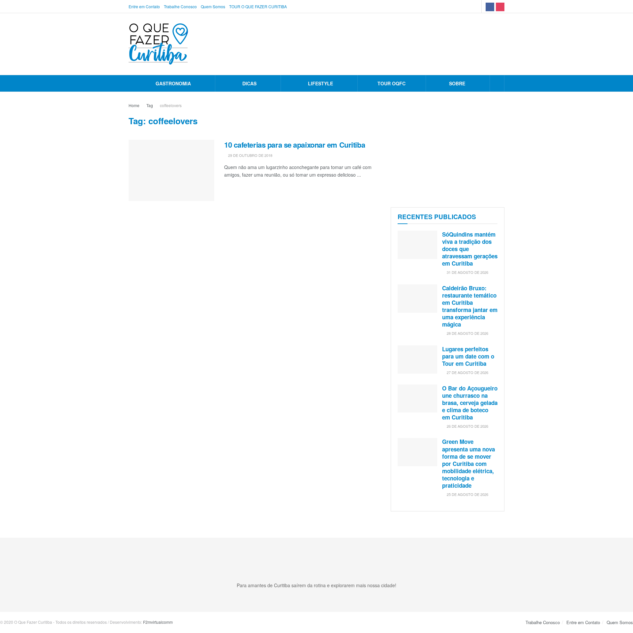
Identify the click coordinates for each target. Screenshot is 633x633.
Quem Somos (213, 6)
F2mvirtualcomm (158, 622)
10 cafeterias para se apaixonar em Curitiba (294, 144)
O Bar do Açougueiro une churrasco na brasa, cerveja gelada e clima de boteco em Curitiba (469, 402)
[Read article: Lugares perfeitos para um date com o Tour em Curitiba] (417, 359)
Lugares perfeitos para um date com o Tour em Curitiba (468, 356)
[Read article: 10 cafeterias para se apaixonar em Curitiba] (171, 170)
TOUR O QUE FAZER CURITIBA (258, 6)
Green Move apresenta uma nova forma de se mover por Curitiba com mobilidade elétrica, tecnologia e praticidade (468, 463)
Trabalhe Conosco (180, 6)
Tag (149, 105)
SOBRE (457, 83)
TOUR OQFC (391, 83)
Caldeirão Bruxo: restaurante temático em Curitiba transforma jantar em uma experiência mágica (469, 306)
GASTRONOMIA (173, 83)
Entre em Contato (144, 6)
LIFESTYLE (320, 83)
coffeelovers (171, 105)
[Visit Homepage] (158, 44)
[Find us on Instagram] (500, 6)
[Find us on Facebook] (490, 6)
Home (134, 105)
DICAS (249, 83)
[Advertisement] (447, 148)
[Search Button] (497, 83)
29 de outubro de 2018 (249, 155)
